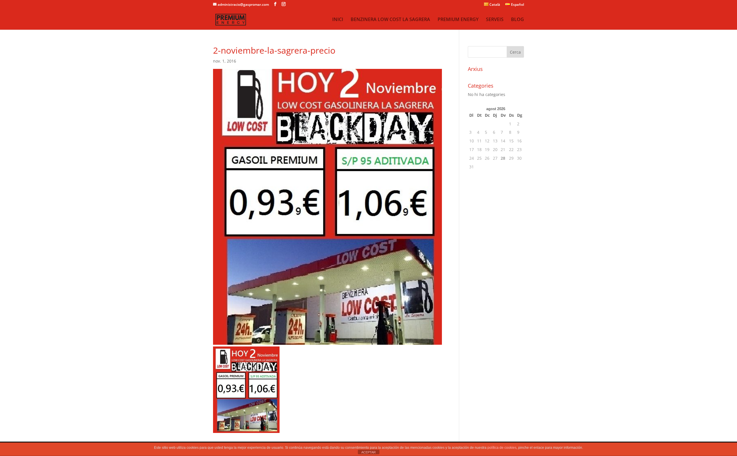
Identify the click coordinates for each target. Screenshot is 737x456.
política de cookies (501, 448)
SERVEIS (495, 19)
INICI (337, 19)
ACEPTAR (368, 452)
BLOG (517, 19)
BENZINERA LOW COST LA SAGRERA (390, 19)
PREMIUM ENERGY (458, 19)
